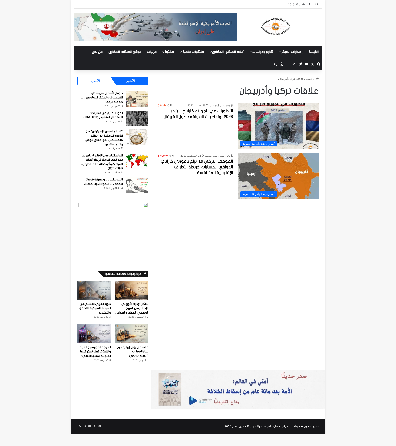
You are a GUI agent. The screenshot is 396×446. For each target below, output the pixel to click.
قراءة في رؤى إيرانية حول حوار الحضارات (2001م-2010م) (132, 351)
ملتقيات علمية (193, 52)
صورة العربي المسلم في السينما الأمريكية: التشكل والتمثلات (95, 308)
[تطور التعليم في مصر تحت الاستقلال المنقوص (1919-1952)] (137, 118)
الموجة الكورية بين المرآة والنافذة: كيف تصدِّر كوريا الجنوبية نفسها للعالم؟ (95, 351)
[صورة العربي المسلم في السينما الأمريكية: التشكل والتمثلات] (94, 290)
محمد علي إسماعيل (220, 105)
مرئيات (152, 52)
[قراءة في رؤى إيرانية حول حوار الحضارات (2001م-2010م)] (131, 333)
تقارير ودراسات (262, 52)
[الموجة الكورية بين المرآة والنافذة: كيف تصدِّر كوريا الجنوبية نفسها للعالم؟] (94, 333)
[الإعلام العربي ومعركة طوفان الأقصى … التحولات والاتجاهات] (137, 185)
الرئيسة (313, 52)
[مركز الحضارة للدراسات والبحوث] (291, 26)
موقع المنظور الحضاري (124, 52)
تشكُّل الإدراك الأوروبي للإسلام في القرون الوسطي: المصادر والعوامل (132, 308)
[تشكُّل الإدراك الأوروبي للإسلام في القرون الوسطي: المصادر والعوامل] (131, 290)
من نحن (97, 52)
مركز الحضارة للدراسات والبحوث (269, 426)
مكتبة (169, 52)
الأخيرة (95, 81)
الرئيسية (311, 78)
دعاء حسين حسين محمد (217, 155)
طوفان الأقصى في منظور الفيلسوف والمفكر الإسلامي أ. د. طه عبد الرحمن (102, 97)
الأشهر (130, 81)
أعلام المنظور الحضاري (228, 52)
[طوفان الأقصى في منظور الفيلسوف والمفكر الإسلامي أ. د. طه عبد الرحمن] (137, 99)
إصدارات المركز (292, 52)
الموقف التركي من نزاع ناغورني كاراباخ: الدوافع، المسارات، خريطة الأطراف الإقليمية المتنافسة (197, 167)
